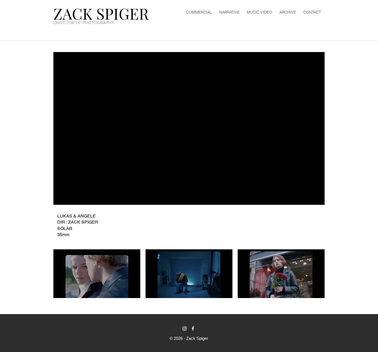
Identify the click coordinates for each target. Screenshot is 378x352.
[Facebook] (193, 328)
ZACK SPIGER (101, 13)
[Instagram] (184, 328)
